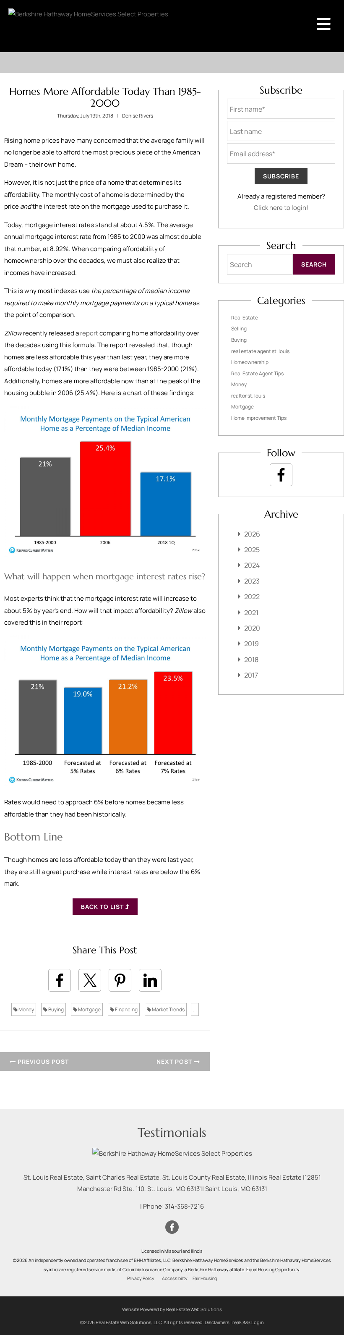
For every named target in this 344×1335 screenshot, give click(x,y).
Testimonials (172, 1132)
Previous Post (42, 1061)
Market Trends (168, 1009)
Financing (126, 1009)
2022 (252, 596)
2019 (251, 643)
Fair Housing (205, 1278)
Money (26, 1009)
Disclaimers (217, 1322)
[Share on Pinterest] (120, 980)
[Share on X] (89, 980)
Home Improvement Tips (259, 417)
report (89, 333)
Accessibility (175, 1278)
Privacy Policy (140, 1278)
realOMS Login (248, 1322)
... (195, 1009)
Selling (239, 328)
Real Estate (244, 317)
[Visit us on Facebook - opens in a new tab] (281, 474)
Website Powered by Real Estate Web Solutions (172, 1309)
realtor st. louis (248, 395)
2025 (252, 549)
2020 (252, 628)
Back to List (103, 907)
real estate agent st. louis (260, 351)
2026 (252, 534)
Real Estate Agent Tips (257, 373)
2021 (251, 612)
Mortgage (89, 1009)
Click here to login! (281, 207)
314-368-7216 (184, 1206)
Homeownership (249, 362)
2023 (252, 581)
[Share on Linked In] (150, 980)
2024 (252, 565)
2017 (251, 675)
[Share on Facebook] (59, 980)
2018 (251, 659)
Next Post (175, 1061)
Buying (55, 1009)
